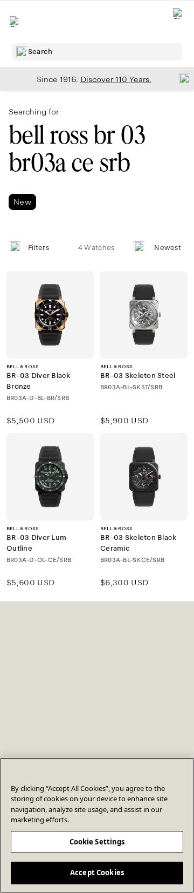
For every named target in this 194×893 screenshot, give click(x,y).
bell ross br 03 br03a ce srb (77, 149)
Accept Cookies (97, 872)
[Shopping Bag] (178, 22)
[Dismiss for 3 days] (181, 77)
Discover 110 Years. (115, 79)
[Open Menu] (15, 21)
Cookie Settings (97, 842)
